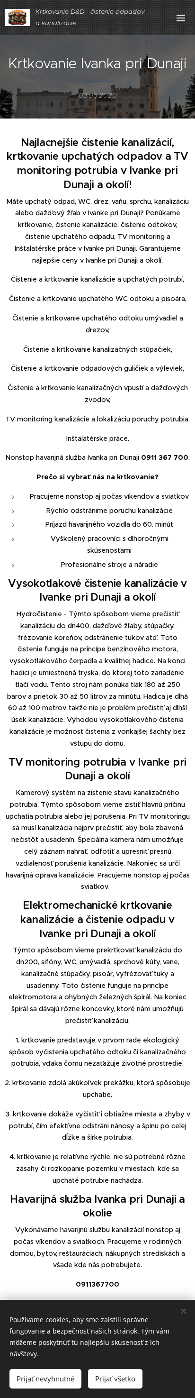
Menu (180, 17)
